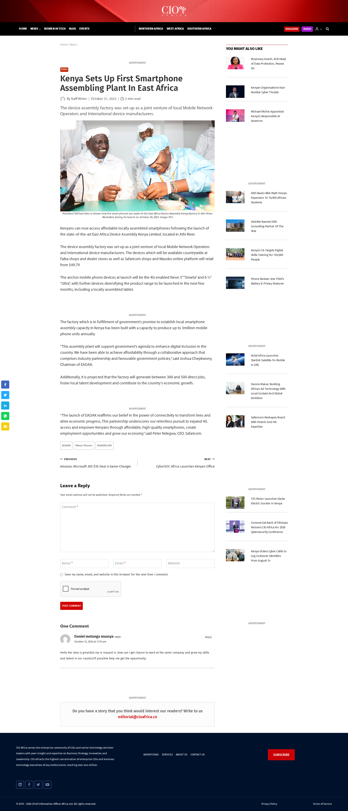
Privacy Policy (269, 803)
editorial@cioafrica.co (137, 717)
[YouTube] (47, 785)
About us (181, 754)
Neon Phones (84, 445)
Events (84, 28)
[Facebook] (29, 785)
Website (174, 563)
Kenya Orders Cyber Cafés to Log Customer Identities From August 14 (268, 555)
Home (23, 28)
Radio (307, 29)
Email (120, 563)
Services (167, 754)
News (64, 69)
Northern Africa (151, 28)
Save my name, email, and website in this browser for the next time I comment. (116, 574)
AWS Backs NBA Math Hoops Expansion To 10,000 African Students (269, 197)
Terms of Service (322, 803)
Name (67, 563)
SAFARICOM (104, 445)
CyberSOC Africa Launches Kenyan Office (185, 463)
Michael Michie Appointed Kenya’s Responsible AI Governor (267, 116)
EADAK (66, 445)
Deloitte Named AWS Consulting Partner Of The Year (267, 226)
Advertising (151, 754)
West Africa (175, 28)
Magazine (292, 29)
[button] (321, 29)
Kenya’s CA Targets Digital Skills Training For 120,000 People (267, 254)
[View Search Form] (327, 29)
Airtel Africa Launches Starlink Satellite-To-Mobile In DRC (268, 360)
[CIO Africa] (174, 11)
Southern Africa (199, 28)
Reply (208, 637)
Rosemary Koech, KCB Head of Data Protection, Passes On (268, 63)
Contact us (198, 754)
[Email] (5, 426)
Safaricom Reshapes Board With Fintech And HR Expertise (268, 422)
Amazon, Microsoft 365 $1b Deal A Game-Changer (95, 463)
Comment (70, 507)
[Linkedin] (20, 785)
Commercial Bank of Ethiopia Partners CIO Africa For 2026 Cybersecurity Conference (269, 527)
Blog (72, 28)
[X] (38, 785)
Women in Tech (55, 28)
